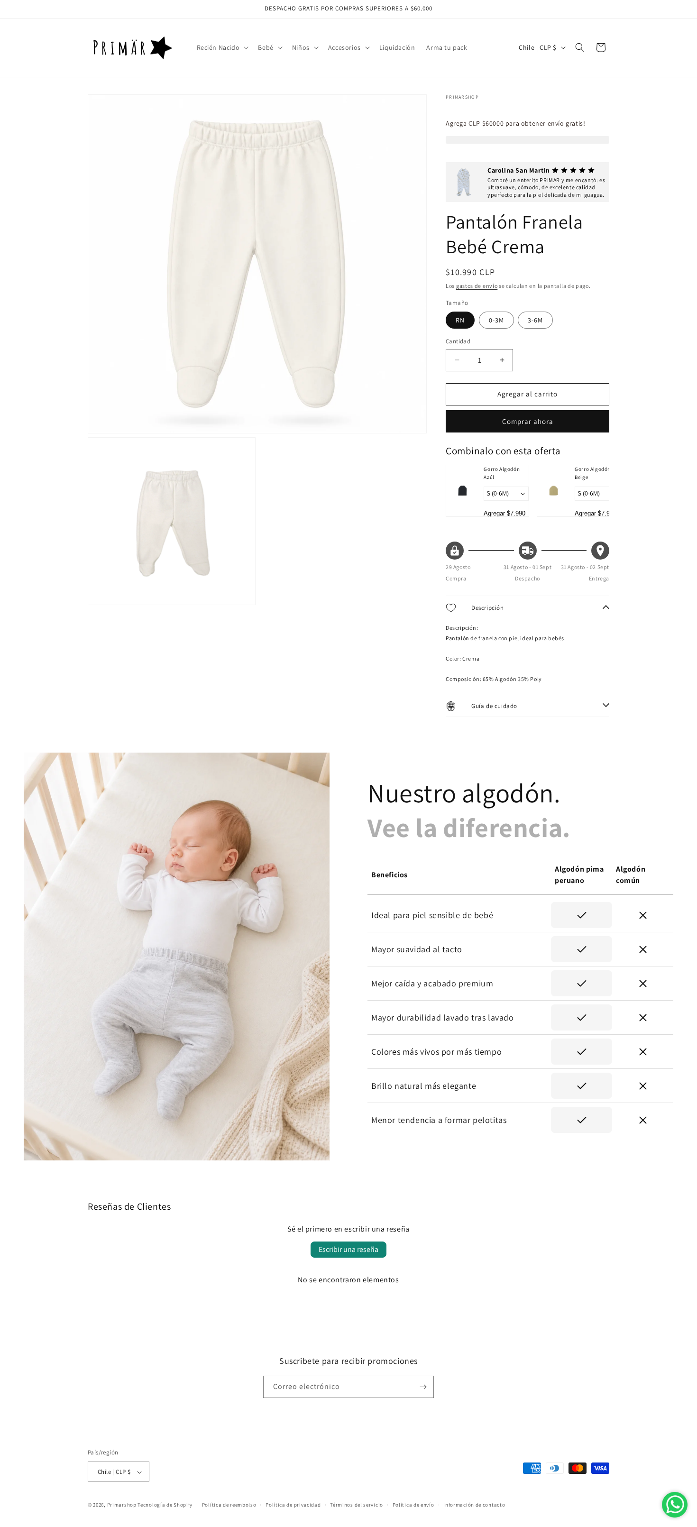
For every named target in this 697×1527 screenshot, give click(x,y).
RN (460, 320)
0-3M (496, 320)
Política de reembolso (229, 1504)
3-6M (535, 320)
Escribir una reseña (348, 1249)
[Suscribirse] (423, 1387)
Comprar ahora (527, 421)
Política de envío (413, 1504)
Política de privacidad (293, 1504)
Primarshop (122, 1505)
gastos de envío (477, 285)
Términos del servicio (356, 1504)
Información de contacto (474, 1504)
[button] (222, 47)
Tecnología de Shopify (165, 1505)
